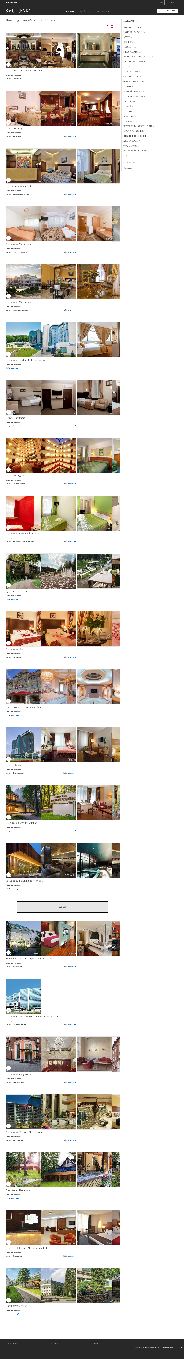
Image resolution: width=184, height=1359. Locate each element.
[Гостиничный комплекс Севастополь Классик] (23, 980)
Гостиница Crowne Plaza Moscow (25, 1132)
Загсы (126, 156)
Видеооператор (130, 52)
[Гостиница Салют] (63, 613)
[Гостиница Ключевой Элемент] (63, 497)
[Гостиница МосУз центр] (63, 208)
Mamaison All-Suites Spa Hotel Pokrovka (29, 958)
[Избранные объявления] (162, 2)
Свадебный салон (132, 27)
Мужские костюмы (132, 32)
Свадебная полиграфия (134, 62)
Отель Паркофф (15, 417)
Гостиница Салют (16, 649)
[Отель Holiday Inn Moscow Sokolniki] (63, 1212)
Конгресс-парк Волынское (21, 822)
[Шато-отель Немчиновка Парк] (63, 671)
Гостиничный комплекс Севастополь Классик (33, 1016)
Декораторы (129, 121)
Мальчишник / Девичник (135, 151)
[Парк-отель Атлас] (63, 1269)
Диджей (127, 106)
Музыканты (129, 101)
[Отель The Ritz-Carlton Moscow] (63, 34)
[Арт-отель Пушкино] (63, 1154)
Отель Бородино (15, 475)
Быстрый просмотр (61, 59)
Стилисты (128, 42)
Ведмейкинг (84, 11)
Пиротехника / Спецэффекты (137, 126)
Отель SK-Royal (15, 128)
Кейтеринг (128, 87)
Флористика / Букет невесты (137, 57)
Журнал (96, 11)
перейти (71, 136)
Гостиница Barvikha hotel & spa (24, 880)
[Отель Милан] (63, 729)
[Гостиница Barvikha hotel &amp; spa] (63, 844)
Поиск (105, 11)
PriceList (53, 1344)
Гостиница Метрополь (19, 302)
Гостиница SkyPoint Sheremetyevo (26, 359)
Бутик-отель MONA (17, 591)
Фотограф (128, 47)
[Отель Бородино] (63, 439)
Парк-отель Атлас (16, 1305)
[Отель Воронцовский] (63, 150)
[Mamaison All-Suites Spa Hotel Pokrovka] (63, 922)
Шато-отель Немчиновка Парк (24, 707)
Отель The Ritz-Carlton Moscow (24, 70)
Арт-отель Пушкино (18, 1190)
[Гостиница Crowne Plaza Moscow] (63, 1096)
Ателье (126, 37)
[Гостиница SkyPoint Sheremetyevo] (63, 324)
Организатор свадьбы (133, 131)
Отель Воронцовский (18, 186)
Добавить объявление (167, 11)
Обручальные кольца (133, 82)
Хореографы (129, 111)
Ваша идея (12, 1344)
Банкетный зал (130, 72)
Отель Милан (14, 764)
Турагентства (130, 146)
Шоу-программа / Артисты (136, 96)
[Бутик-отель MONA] (63, 555)
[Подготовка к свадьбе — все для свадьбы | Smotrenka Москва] (18, 11)
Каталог (70, 11)
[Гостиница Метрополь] (63, 266)
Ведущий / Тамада (132, 91)
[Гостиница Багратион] (63, 1038)
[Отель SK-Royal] (63, 92)
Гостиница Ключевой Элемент (24, 533)
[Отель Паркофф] (63, 381)
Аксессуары (129, 67)
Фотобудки (128, 116)
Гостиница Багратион (19, 1074)
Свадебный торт (131, 77)
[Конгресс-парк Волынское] (63, 786)
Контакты (96, 1344)
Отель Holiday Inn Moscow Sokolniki (27, 1247)
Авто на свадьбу (131, 141)
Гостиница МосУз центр (20, 244)
